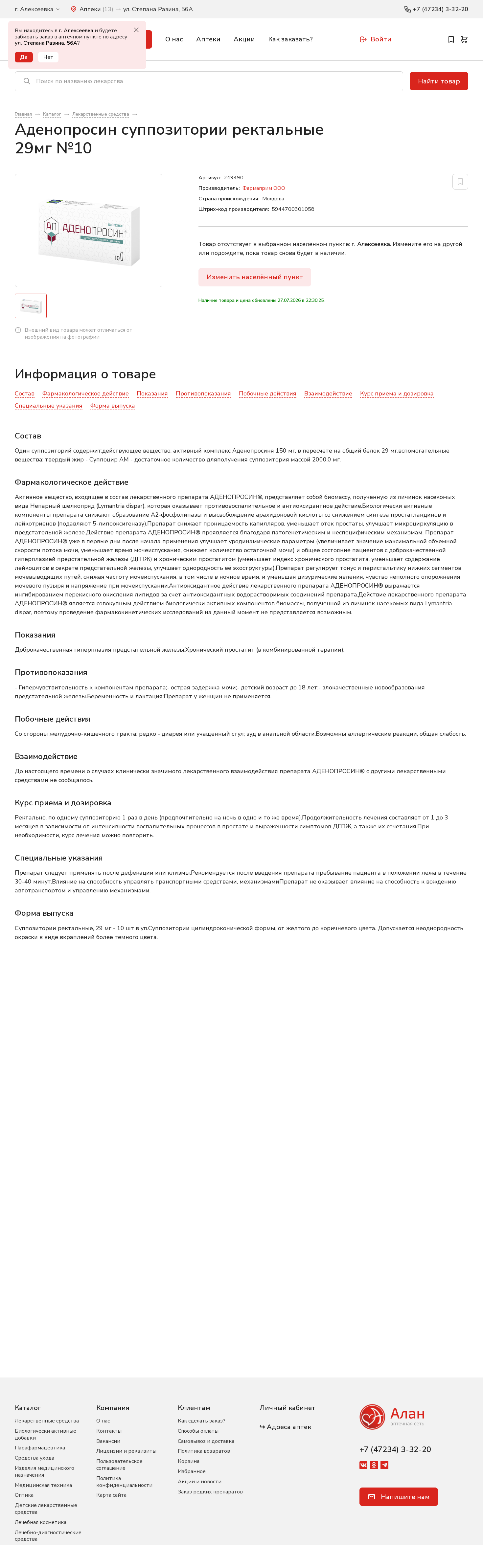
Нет (48, 57)
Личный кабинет (287, 1407)
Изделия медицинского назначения (44, 1472)
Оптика (24, 1495)
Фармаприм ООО (263, 188)
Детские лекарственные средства (46, 1509)
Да (24, 57)
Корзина (188, 1461)
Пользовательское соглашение (119, 1465)
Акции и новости (199, 1481)
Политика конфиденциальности (124, 1482)
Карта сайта (111, 1495)
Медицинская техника (43, 1485)
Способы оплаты (198, 1431)
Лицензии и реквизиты (126, 1451)
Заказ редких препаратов (210, 1491)
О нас (174, 39)
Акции (244, 39)
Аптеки (208, 39)
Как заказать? (290, 39)
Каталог (28, 1407)
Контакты (109, 1431)
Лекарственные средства (47, 1420)
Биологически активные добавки (45, 1434)
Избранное (192, 1471)
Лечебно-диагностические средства (48, 1536)
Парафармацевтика (40, 1447)
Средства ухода (34, 1458)
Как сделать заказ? (201, 1420)
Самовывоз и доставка (206, 1441)
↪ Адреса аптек (285, 1426)
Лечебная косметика (40, 1522)
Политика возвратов (204, 1451)
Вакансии (108, 1441)
